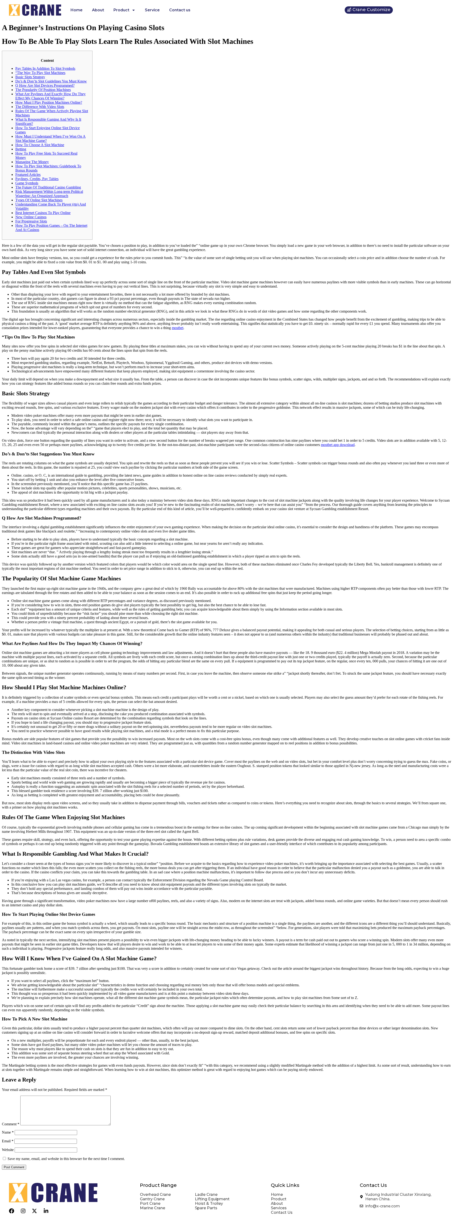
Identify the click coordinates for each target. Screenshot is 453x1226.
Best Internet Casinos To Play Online (43, 213)
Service (152, 10)
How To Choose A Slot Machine (39, 145)
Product (121, 10)
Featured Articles (28, 175)
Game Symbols (26, 183)
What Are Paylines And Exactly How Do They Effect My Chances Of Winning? (50, 96)
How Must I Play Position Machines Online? (48, 102)
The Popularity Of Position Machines (43, 90)
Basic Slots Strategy (30, 77)
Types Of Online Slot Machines (39, 200)
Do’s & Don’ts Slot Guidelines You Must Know (51, 81)
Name (8, 1132)
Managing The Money (32, 162)
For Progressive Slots (31, 221)
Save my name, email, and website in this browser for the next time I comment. (66, 1159)
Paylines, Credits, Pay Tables (37, 179)
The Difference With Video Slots (39, 107)
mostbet (177, 328)
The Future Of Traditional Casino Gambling (48, 187)
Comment (10, 1124)
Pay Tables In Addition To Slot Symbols (45, 68)
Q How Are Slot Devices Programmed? (45, 85)
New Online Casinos (30, 217)
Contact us (179, 10)
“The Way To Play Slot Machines (40, 73)
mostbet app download (338, 445)
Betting (20, 149)
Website (8, 1150)
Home (77, 10)
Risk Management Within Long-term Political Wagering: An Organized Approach (49, 194)
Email (7, 1141)
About (98, 10)
